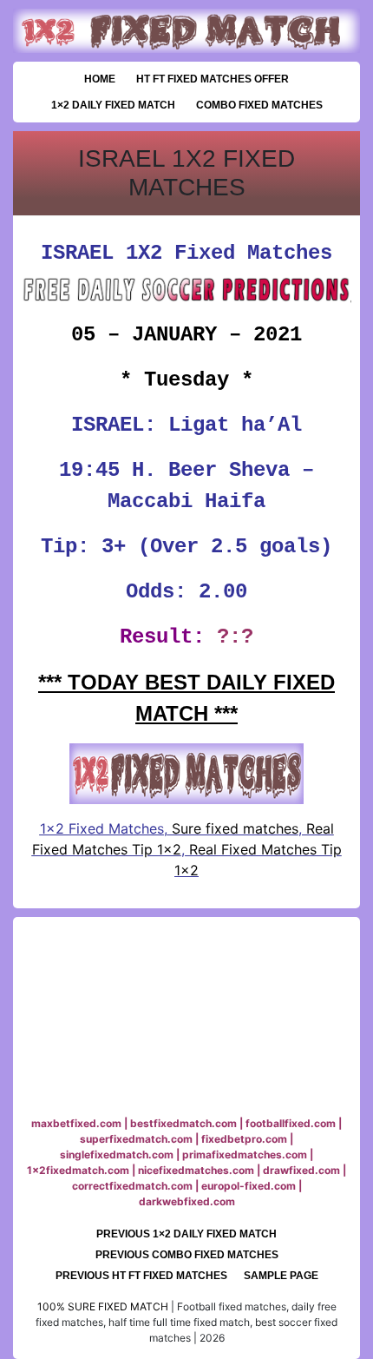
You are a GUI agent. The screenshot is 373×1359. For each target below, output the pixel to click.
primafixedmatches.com (244, 1154)
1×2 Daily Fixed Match (113, 105)
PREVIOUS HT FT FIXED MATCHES (141, 1276)
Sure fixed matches (232, 828)
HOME (99, 79)
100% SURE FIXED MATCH (102, 1306)
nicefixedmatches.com (196, 1170)
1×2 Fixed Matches (102, 828)
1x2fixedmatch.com (78, 1170)
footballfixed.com (290, 1123)
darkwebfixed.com (187, 1201)
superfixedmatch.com (136, 1138)
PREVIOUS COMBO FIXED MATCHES (186, 1255)
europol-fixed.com (248, 1185)
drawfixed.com (301, 1170)
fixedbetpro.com (244, 1138)
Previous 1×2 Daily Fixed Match (186, 1234)
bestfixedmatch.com (183, 1123)
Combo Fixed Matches (259, 105)
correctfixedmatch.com (132, 1185)
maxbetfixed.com (76, 1123)
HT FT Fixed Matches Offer (212, 79)
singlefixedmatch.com (116, 1154)
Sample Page (281, 1276)
